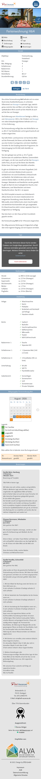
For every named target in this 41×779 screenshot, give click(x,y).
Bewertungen (27, 47)
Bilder (6, 37)
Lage (24, 40)
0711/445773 (22, 696)
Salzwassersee (10, 119)
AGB (20, 770)
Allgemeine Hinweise (20, 775)
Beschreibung (8, 40)
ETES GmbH (27, 762)
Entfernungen (8, 43)
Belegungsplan (8, 47)
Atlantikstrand (20, 116)
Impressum (20, 767)
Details (25, 37)
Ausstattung (26, 43)
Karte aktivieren (20, 262)
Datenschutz (20, 256)
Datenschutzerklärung (20, 772)
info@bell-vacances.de (22, 698)
